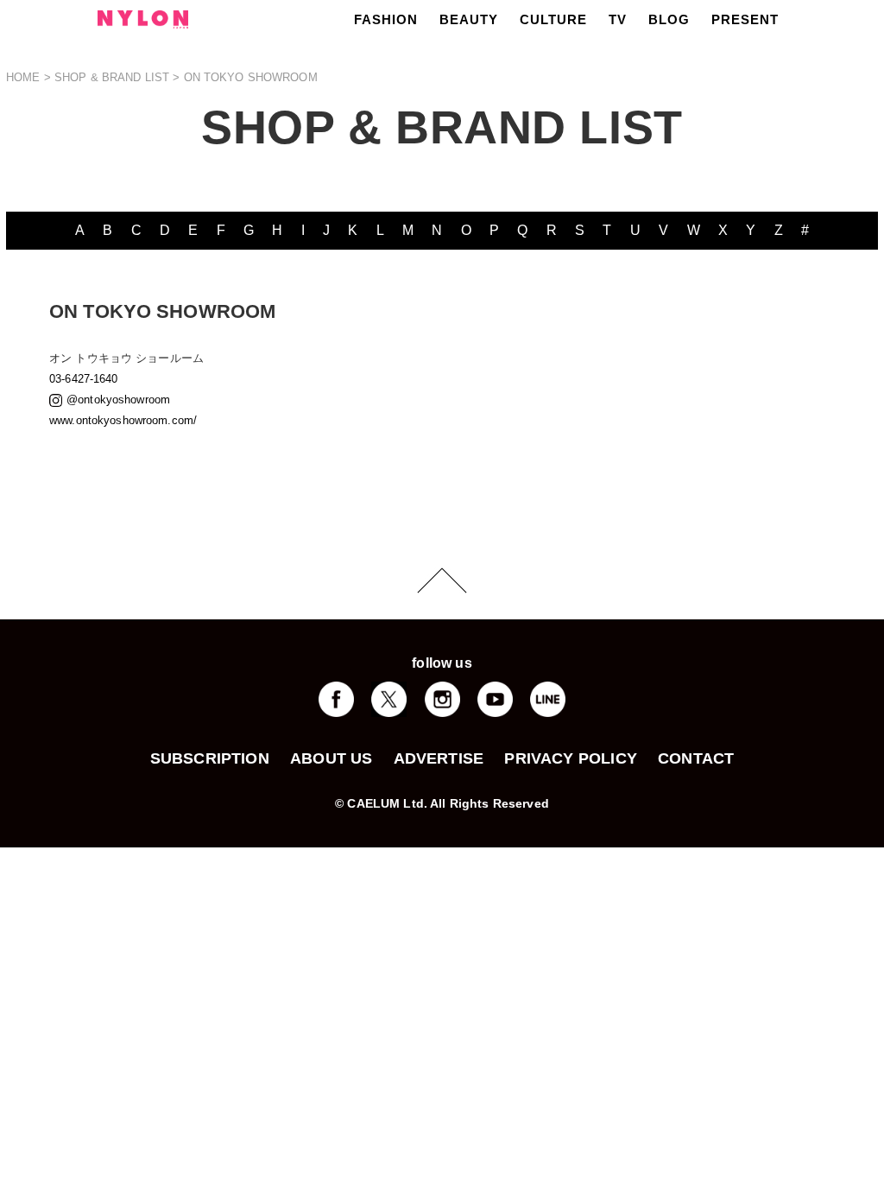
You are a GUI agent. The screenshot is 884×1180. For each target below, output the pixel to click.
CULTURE (553, 19)
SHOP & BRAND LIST (111, 77)
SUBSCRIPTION (209, 758)
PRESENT (745, 19)
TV (618, 19)
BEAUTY (468, 19)
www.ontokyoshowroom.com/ (123, 420)
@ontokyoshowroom (118, 399)
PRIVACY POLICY (570, 758)
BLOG (669, 19)
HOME (23, 77)
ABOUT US (331, 758)
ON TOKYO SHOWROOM (251, 77)
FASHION (386, 19)
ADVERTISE (439, 758)
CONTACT (696, 758)
